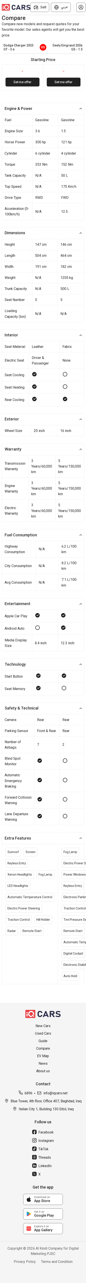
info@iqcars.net (55, 1093)
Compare (43, 1048)
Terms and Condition (57, 1262)
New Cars (43, 1026)
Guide (43, 1041)
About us (43, 1071)
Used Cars (43, 1033)
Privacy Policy (25, 1262)
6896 (28, 1093)
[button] (81, 7)
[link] (43, 1199)
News (43, 1063)
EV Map (43, 1056)
